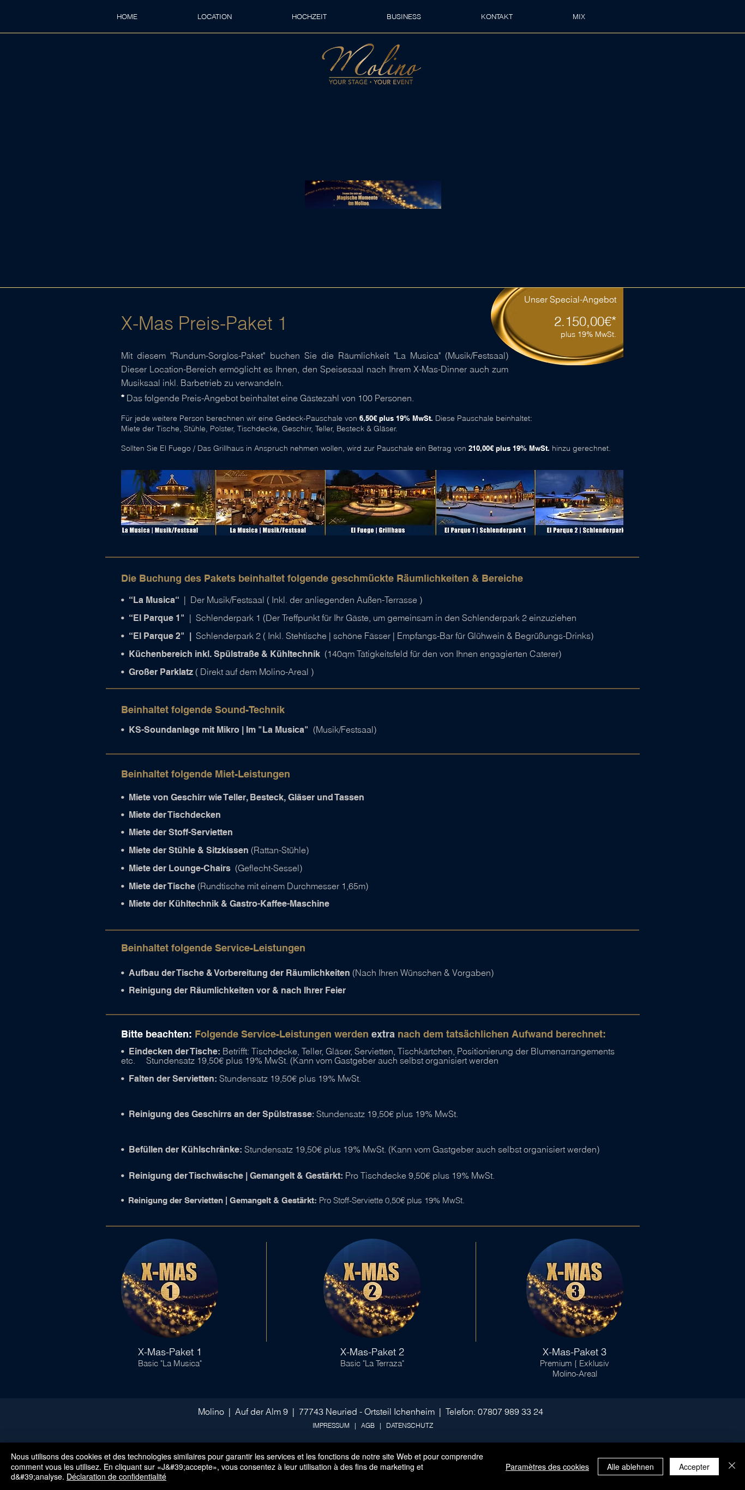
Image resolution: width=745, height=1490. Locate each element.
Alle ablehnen (630, 1466)
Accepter (694, 1466)
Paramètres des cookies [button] (547, 1466)
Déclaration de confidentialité (116, 1476)
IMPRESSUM (331, 1425)
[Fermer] (731, 1466)
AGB (368, 1425)
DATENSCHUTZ (409, 1425)
